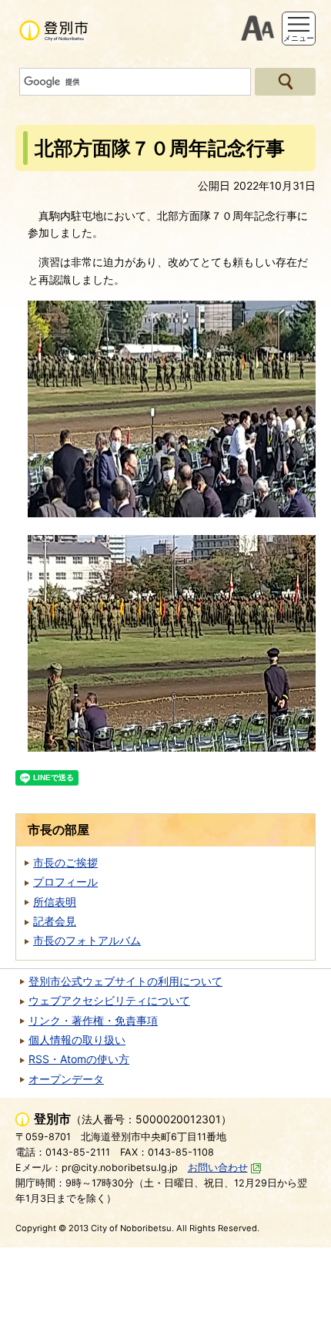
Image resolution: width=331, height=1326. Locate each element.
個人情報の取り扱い (76, 1039)
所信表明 (54, 901)
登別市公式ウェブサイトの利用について (125, 981)
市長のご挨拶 (65, 862)
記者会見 (54, 920)
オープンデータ (66, 1078)
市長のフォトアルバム (87, 940)
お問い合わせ (218, 1167)
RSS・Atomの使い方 (78, 1058)
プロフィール (65, 881)
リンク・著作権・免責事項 (93, 1020)
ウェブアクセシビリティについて (109, 1000)
